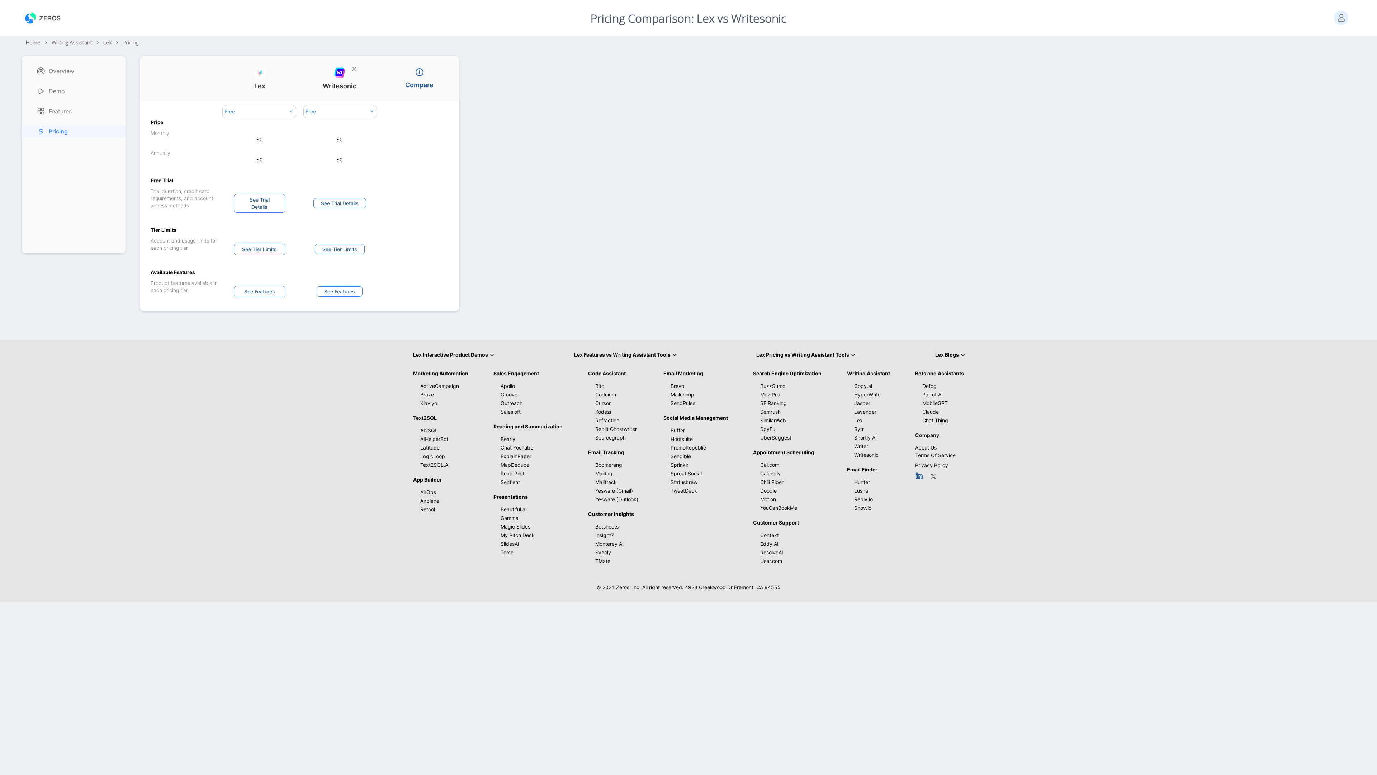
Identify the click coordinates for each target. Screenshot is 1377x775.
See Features (259, 291)
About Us (926, 448)
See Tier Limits (259, 249)
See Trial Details (260, 203)
